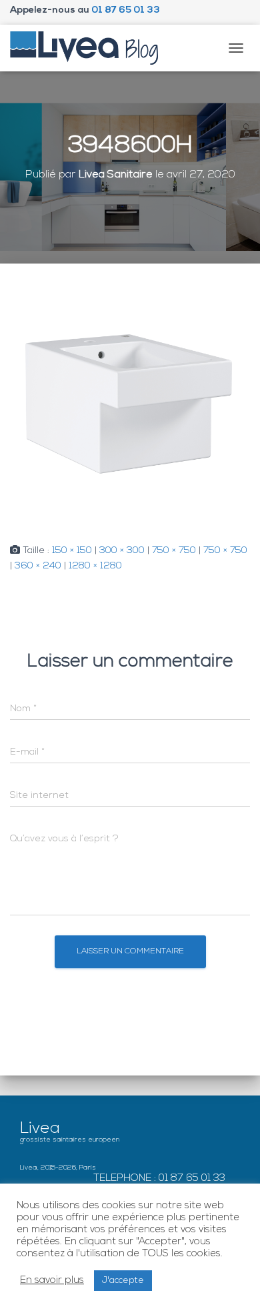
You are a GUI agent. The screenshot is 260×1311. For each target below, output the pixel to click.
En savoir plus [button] (52, 1281)
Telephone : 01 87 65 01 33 (159, 1179)
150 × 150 (72, 551)
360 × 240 (38, 566)
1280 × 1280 (95, 566)
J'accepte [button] (123, 1280)
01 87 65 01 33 (125, 10)
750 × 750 (174, 551)
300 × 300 (122, 551)
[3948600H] (130, 404)
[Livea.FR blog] (89, 48)
